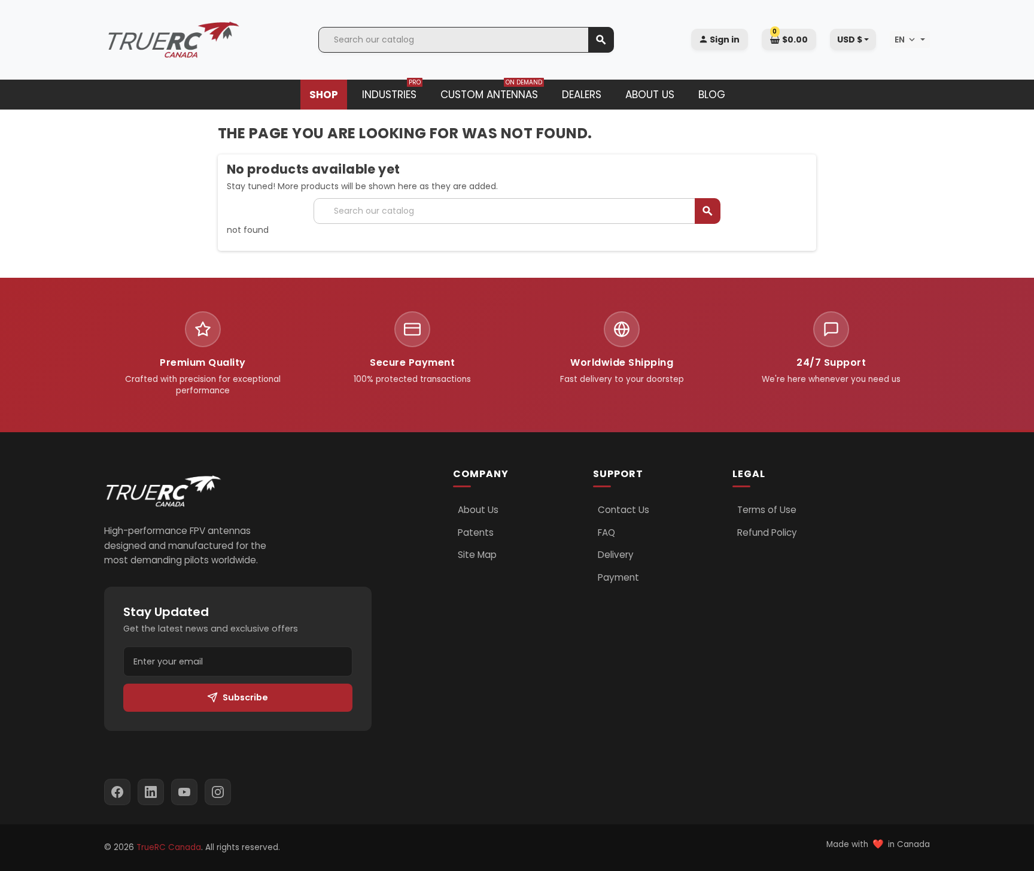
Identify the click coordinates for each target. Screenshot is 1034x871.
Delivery (616, 555)
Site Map (477, 555)
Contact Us (623, 510)
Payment (618, 578)
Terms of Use (766, 510)
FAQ (606, 533)
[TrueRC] (173, 39)
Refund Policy (767, 533)
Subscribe (245, 697)
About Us (478, 510)
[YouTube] (184, 792)
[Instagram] (218, 792)
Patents (476, 533)
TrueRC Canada (168, 847)
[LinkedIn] (151, 792)
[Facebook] (117, 792)
